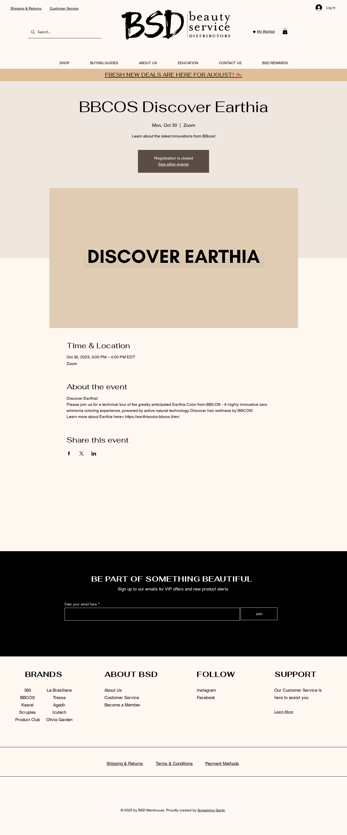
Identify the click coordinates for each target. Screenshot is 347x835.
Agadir (59, 704)
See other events (173, 164)
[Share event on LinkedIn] (93, 453)
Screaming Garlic (211, 810)
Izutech (59, 712)
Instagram (206, 690)
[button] (285, 31)
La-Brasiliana (59, 690)
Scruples (27, 712)
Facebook (206, 697)
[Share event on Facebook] (69, 453)
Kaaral (27, 704)
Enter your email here (81, 604)
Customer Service (64, 8)
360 (27, 690)
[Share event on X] (81, 453)
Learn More (283, 712)
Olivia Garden (59, 719)
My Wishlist (266, 31)
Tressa (59, 697)
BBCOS (27, 697)
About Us (113, 690)
